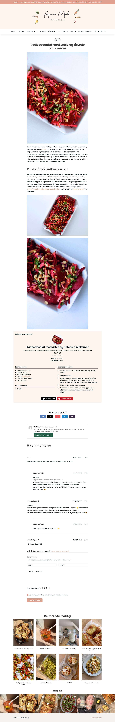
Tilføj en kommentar (35, 571)
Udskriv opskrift (50, 399)
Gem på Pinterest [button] (66, 399)
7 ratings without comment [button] (59, 551)
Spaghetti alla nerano (91, 683)
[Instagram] (98, 31)
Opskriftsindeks (41, 31)
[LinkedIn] (65, 416)
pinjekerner (26, 376)
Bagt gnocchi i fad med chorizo (23, 683)
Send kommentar (35, 600)
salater (43, 149)
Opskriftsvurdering (33, 588)
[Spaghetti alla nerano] (92, 667)
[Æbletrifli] (69, 667)
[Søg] (104, 31)
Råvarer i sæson (53, 31)
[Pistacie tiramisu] (46, 667)
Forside (13, 31)
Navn (30, 565)
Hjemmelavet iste (46, 648)
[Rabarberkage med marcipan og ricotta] (92, 632)
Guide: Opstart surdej (69, 648)
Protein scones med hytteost (23, 648)
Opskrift (57, 39)
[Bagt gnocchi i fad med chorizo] (23, 667)
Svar (86, 457)
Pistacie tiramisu (46, 683)
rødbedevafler (54, 189)
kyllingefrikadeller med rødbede (38, 189)
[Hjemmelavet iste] (46, 632)
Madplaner (73, 31)
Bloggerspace (23, 717)
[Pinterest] (101, 31)
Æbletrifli (69, 683)
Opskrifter (30, 31)
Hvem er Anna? (21, 31)
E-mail (62, 565)
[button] (54, 353)
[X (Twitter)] (50, 416)
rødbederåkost (78, 189)
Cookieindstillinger (97, 717)
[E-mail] (72, 416)
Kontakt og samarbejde (85, 31)
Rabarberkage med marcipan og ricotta (91, 649)
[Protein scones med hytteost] (23, 632)
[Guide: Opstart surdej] (69, 632)
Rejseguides (64, 31)
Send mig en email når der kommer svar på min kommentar (48, 595)
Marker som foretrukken (43, 435)
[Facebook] (95, 31)
